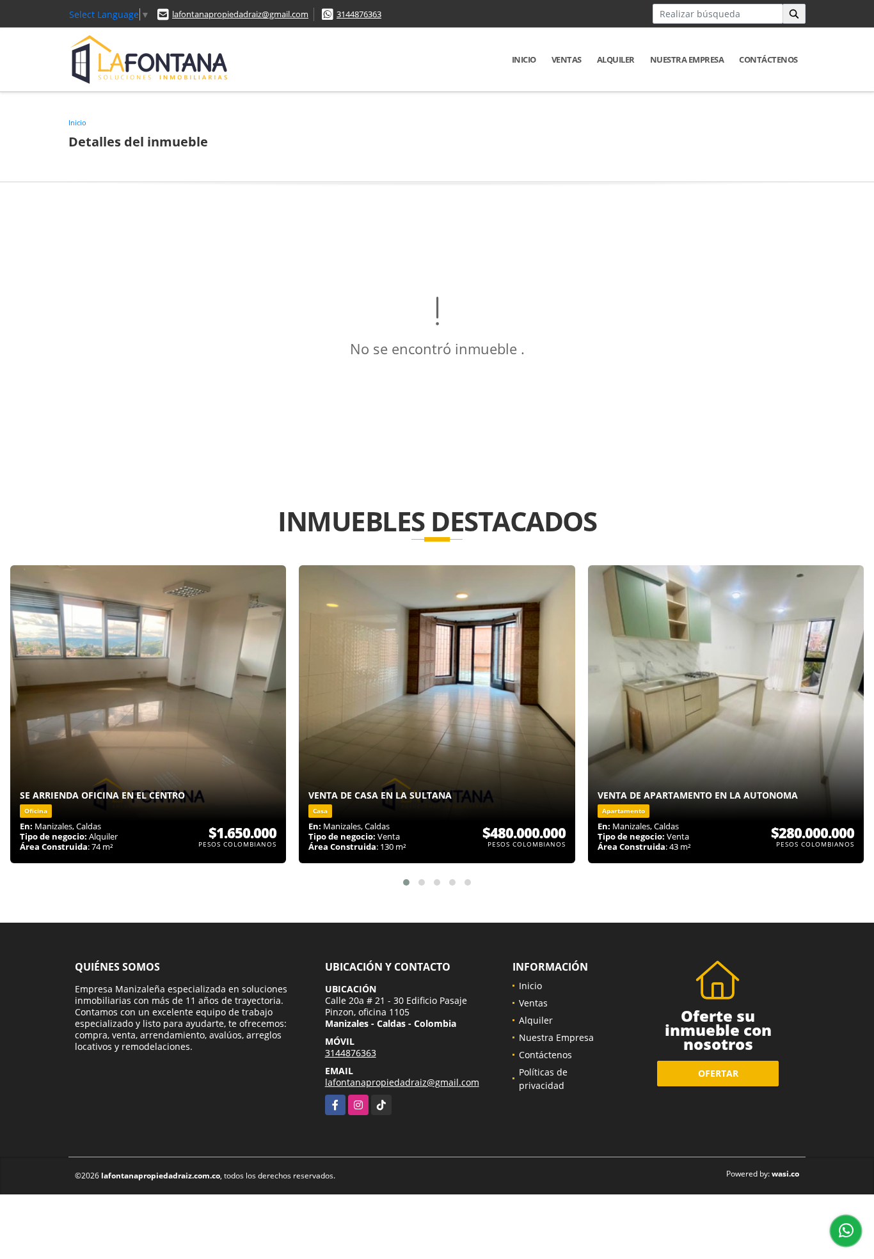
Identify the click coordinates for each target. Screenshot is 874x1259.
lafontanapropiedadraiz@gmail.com (240, 14)
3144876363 (359, 14)
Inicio (524, 59)
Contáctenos (768, 59)
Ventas (567, 59)
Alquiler (616, 59)
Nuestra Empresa (687, 59)
